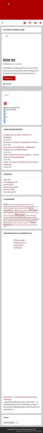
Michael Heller (11, 215)
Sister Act (9, 60)
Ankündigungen (8, 182)
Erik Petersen (24, 206)
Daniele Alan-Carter (29, 204)
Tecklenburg (29, 221)
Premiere (23, 217)
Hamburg (30, 208)
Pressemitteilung (9, 187)
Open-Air (6, 217)
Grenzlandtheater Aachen (20, 208)
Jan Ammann (16, 210)
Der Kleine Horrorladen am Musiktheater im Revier (20, 142)
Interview (6, 184)
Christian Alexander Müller (16, 204)
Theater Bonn (26, 223)
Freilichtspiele (10, 208)
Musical (19, 215)
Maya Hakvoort (29, 212)
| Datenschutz (28, 431)
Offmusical (33, 215)
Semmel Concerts (24, 219)
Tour (22, 225)
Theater (10, 223)
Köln (4, 212)
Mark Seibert (19, 212)
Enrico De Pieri (16, 206)
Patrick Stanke (14, 217)
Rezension (8, 84)
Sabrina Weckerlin (7, 219)
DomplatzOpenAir (7, 206)
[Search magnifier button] (5, 103)
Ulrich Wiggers (27, 225)
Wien (4, 226)
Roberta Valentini (32, 217)
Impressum (19, 431)
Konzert (33, 210)
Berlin (6, 204)
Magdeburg (11, 212)
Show (31, 219)
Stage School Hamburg (19, 221)
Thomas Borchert (17, 225)
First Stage (31, 206)
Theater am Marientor (18, 223)
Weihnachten (34, 225)
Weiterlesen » (9, 78)
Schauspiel (15, 219)
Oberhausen (27, 215)
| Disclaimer (38, 431)
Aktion (5, 179)
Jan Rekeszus (25, 210)
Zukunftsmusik (8, 192)
